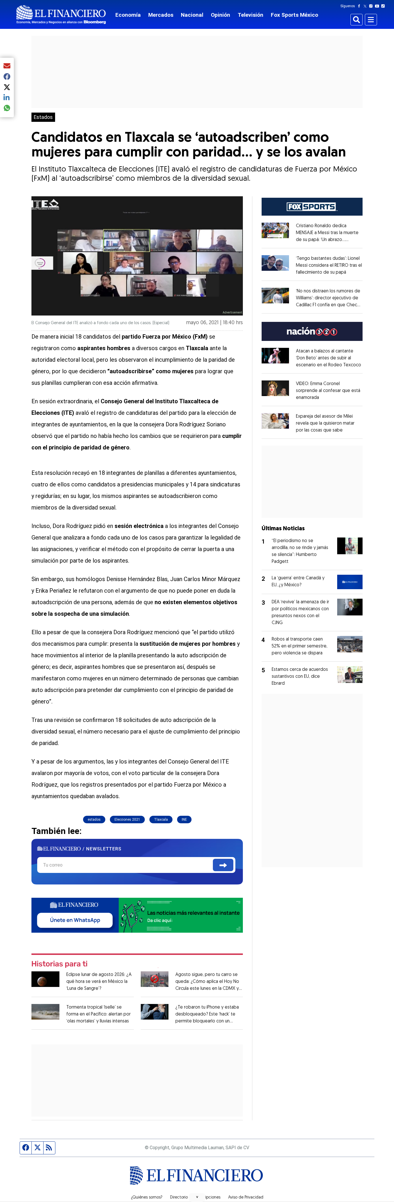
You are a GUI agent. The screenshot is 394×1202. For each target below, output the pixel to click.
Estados (43, 117)
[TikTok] (384, 6)
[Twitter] (366, 6)
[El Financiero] (61, 14)
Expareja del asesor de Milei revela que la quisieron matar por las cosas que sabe (325, 423)
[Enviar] (223, 865)
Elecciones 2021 (127, 819)
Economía (128, 15)
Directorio (179, 1198)
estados (94, 819)
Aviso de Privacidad (245, 1198)
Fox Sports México (294, 15)
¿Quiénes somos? (146, 1198)
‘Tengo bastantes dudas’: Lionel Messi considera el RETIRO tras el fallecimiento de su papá (329, 265)
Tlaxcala (161, 819)
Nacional (192, 15)
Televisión (250, 15)
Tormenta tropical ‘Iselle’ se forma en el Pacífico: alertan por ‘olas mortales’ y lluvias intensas (98, 1014)
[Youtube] (378, 6)
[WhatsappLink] (137, 915)
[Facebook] (360, 6)
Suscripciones (208, 1198)
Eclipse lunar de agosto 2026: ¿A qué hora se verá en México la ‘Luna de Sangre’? (99, 982)
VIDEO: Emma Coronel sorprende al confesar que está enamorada (328, 391)
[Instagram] (372, 6)
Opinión (220, 15)
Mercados (160, 15)
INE (184, 819)
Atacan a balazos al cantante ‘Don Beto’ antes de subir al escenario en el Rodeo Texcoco (328, 358)
